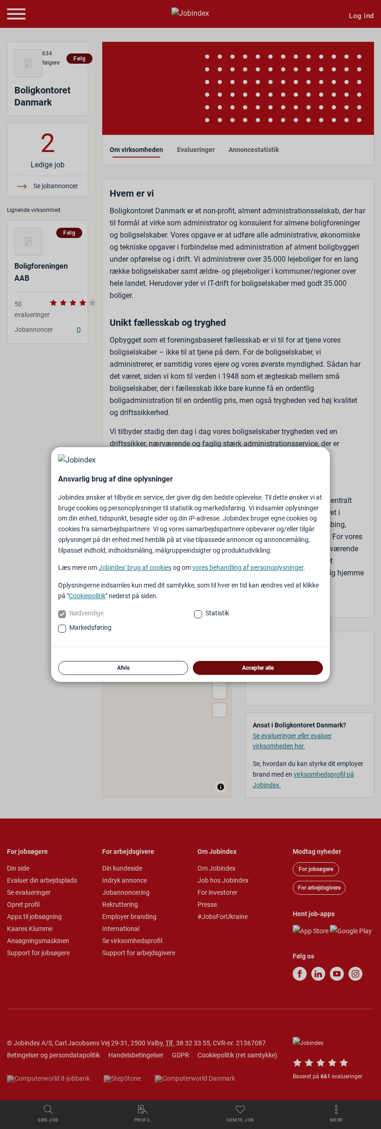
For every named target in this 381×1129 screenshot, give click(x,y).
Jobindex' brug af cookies (135, 567)
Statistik (217, 613)
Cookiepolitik (87, 596)
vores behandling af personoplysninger (247, 567)
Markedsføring (90, 627)
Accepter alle (258, 668)
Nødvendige (86, 613)
